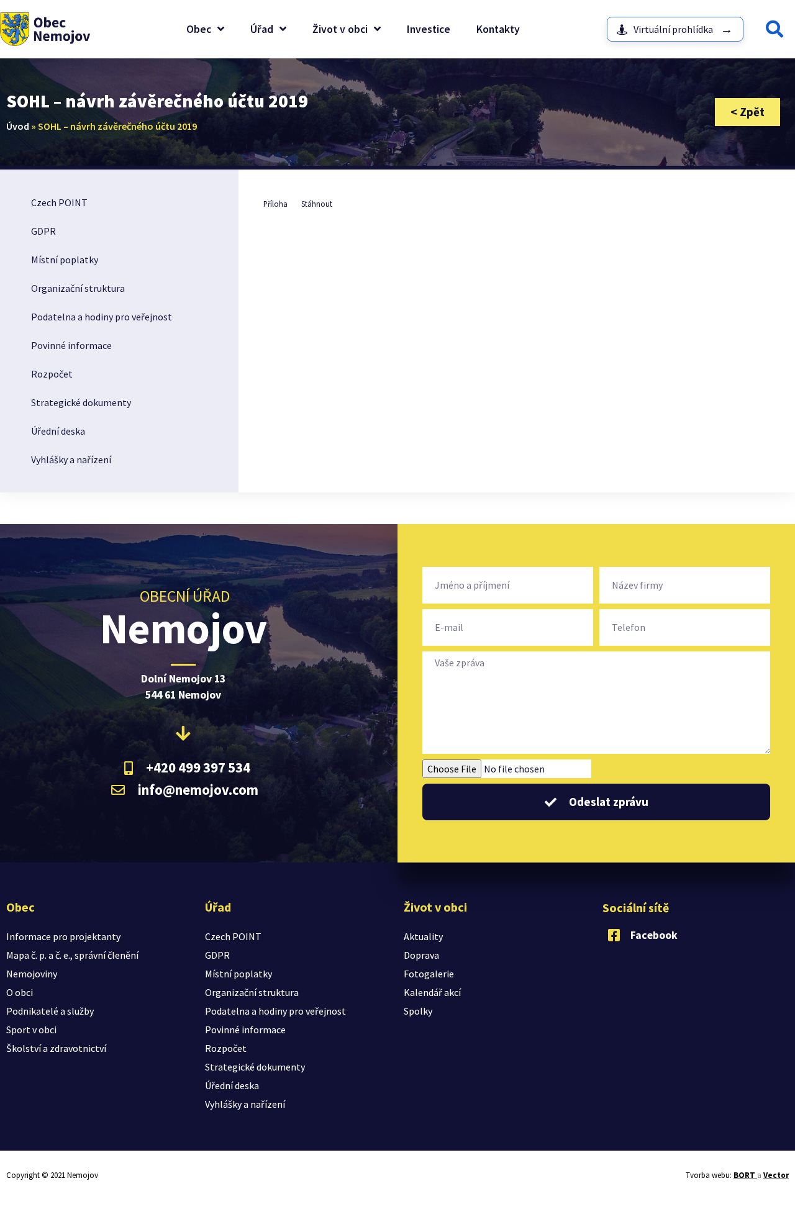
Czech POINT (59, 202)
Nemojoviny (31, 973)
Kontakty (498, 29)
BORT (745, 1175)
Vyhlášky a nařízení (71, 459)
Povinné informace (71, 345)
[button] (774, 29)
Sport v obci (31, 1029)
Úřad (261, 29)
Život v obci (340, 29)
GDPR (43, 231)
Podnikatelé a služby (50, 1011)
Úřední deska (58, 431)
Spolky (418, 1011)
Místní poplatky (64, 259)
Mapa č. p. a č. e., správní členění (72, 955)
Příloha (275, 204)
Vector (776, 1175)
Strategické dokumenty (81, 402)
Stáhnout (316, 204)
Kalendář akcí (432, 992)
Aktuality (423, 936)
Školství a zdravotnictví (56, 1048)
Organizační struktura (78, 288)
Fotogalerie (429, 973)
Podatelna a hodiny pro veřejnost (101, 316)
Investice (428, 29)
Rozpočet (52, 374)
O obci (19, 992)
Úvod (17, 126)
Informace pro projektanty (63, 936)
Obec (198, 29)
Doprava (421, 955)
